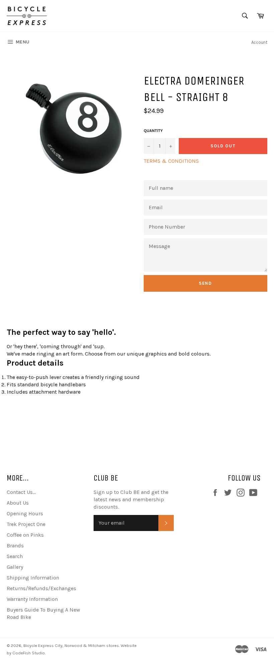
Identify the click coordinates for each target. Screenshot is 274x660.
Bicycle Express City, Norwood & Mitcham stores (71, 645)
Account (259, 42)
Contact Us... (21, 492)
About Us (18, 503)
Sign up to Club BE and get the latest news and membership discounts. (131, 499)
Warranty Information (32, 599)
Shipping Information (33, 577)
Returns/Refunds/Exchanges (41, 588)
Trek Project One (26, 524)
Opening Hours (25, 513)
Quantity (153, 130)
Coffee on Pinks (25, 535)
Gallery (15, 567)
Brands (15, 545)
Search (15, 556)
